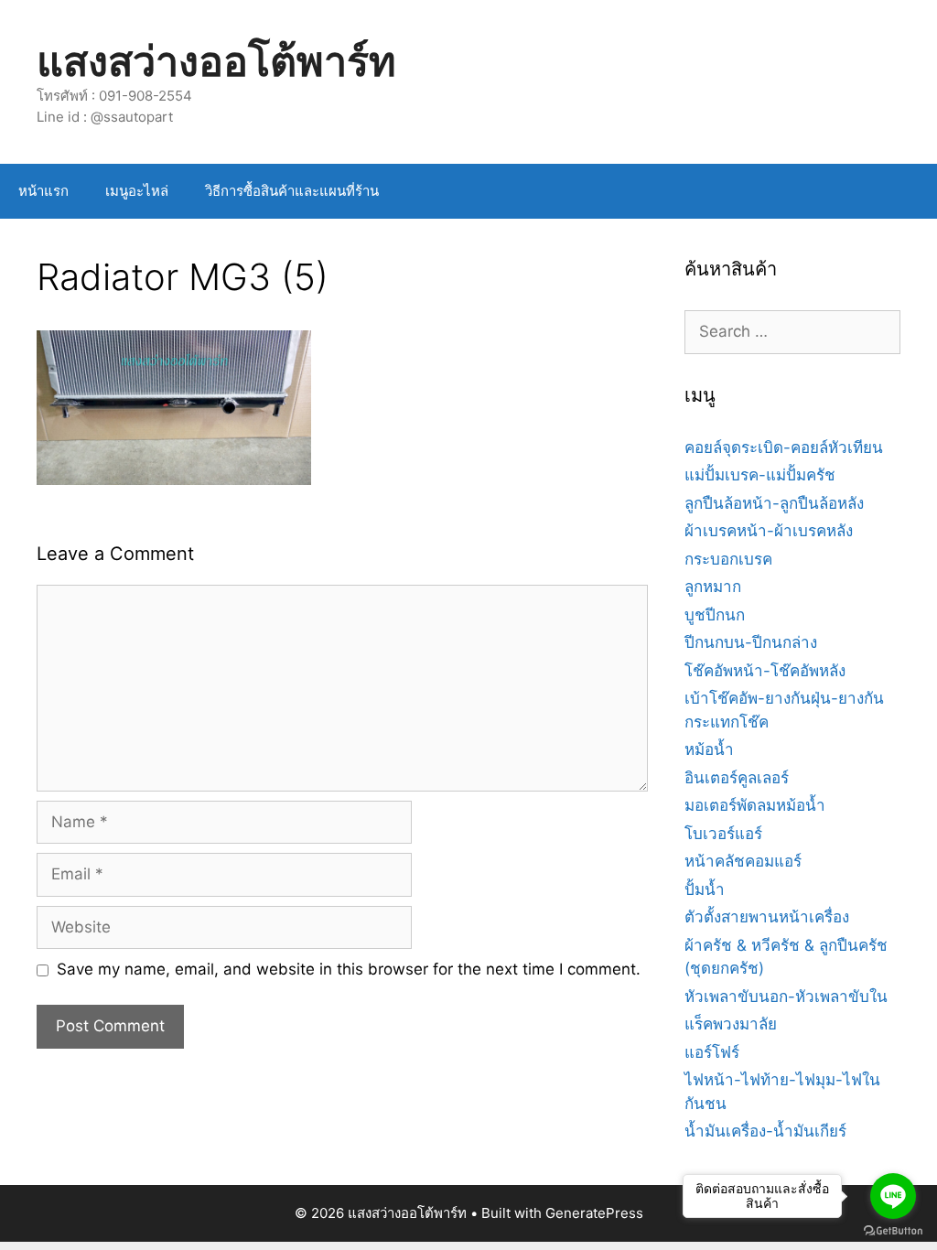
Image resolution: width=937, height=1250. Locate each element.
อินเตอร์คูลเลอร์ (736, 778)
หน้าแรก (43, 190)
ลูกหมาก (712, 586)
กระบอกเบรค (728, 559)
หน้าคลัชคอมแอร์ (743, 861)
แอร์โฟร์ (711, 1052)
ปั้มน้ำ (704, 889)
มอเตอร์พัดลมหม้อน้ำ (754, 805)
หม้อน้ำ (709, 749)
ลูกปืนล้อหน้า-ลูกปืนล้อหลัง (774, 503)
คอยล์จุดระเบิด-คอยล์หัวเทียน (783, 447)
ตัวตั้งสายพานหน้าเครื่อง (766, 917)
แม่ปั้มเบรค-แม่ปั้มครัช (759, 475)
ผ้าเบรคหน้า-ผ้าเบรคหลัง (768, 531)
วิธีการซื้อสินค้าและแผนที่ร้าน (292, 190)
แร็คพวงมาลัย (730, 1024)
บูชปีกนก (714, 615)
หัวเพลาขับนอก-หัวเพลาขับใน (786, 996)
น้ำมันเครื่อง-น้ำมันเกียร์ (765, 1131)
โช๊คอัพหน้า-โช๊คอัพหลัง (764, 671)
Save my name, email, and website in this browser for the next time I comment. (349, 969)
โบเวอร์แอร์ (723, 833)
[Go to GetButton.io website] (893, 1231)
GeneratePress (594, 1213)
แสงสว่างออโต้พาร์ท (216, 61)
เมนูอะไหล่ (136, 190)
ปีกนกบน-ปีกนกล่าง (750, 642)
